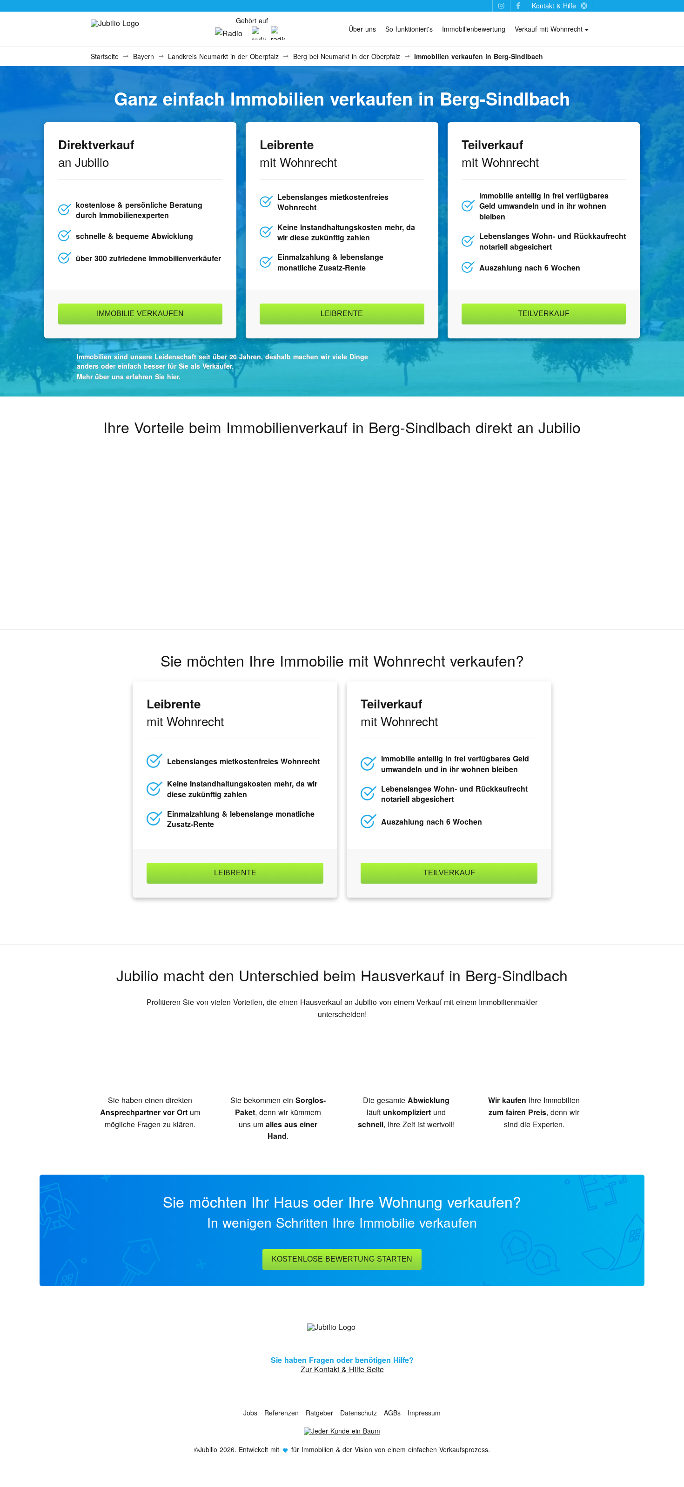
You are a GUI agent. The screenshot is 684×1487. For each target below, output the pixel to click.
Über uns (362, 28)
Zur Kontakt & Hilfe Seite (342, 1369)
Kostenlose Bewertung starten (342, 1259)
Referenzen (281, 1412)
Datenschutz (358, 1412)
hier (173, 376)
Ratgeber (319, 1412)
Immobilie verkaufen (140, 313)
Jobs (250, 1412)
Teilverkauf (544, 313)
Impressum (424, 1412)
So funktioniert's (409, 28)
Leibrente (342, 313)
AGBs (392, 1412)
